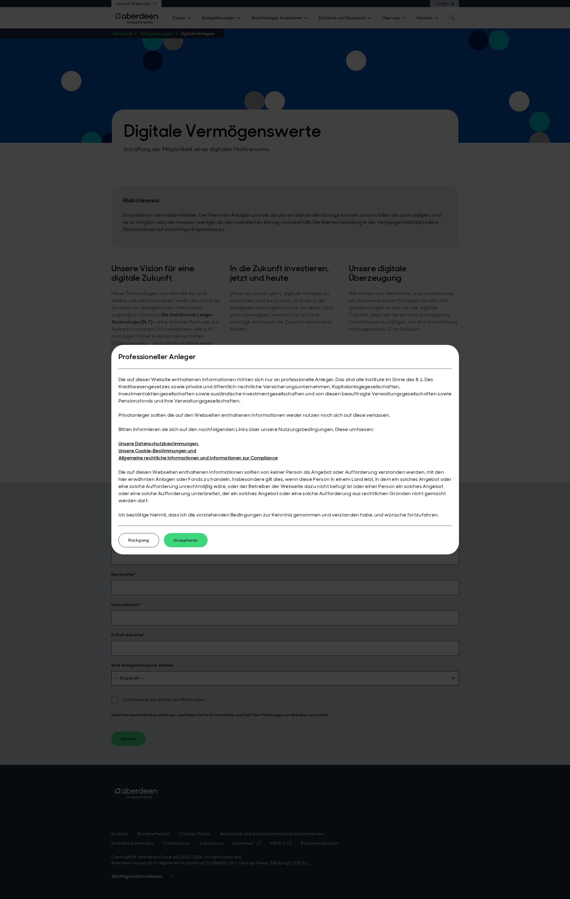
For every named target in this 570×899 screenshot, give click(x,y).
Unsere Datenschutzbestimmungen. (158, 443)
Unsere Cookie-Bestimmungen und (157, 451)
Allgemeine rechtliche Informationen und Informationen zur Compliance (198, 458)
